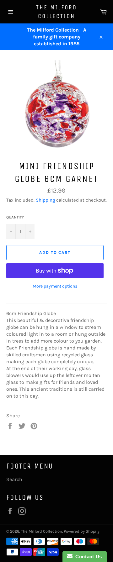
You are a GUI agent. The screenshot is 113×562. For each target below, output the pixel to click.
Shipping (45, 200)
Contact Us (87, 556)
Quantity (15, 217)
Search (14, 479)
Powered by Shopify (82, 531)
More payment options (55, 286)
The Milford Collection (56, 12)
